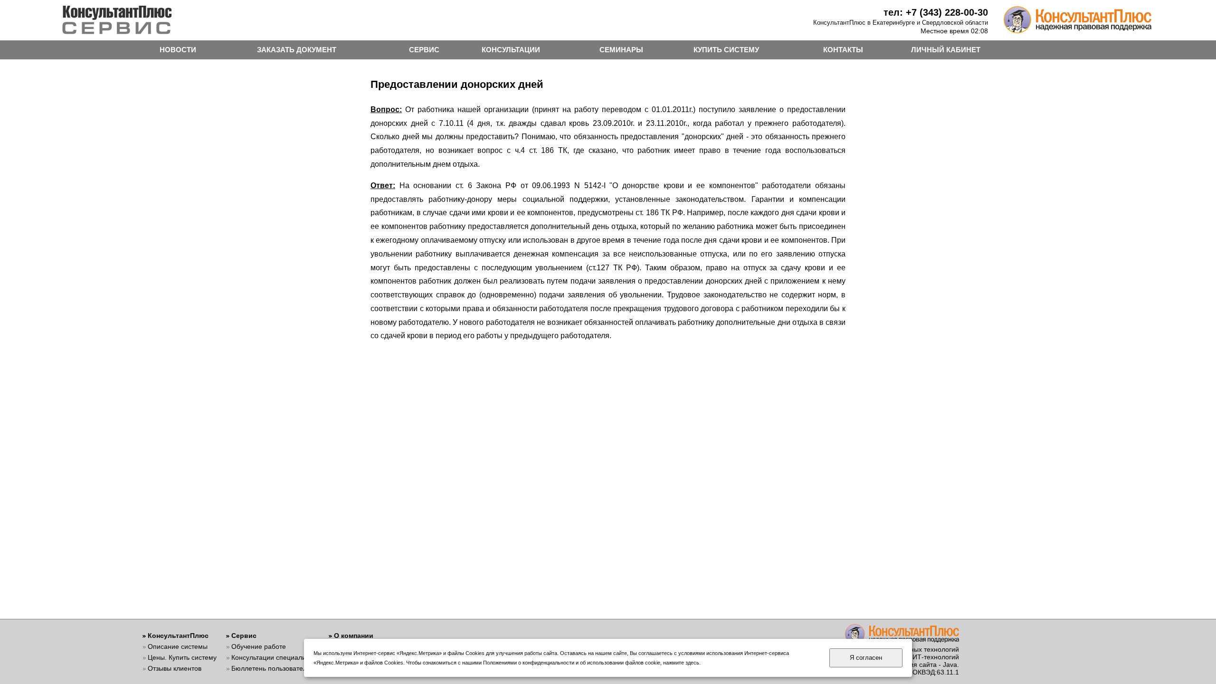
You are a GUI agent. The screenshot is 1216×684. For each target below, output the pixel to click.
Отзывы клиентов (174, 668)
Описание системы (178, 646)
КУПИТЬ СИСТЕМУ (726, 50)
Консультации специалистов (275, 657)
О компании (353, 635)
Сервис (243, 635)
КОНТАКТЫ (843, 50)
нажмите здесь (681, 662)
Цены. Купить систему (182, 657)
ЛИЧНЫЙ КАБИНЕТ (945, 50)
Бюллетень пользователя (271, 668)
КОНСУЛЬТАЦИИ (511, 50)
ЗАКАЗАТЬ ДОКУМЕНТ (296, 50)
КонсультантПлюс (178, 635)
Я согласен (866, 657)
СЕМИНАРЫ (621, 50)
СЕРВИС (424, 50)
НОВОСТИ (178, 50)
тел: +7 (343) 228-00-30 (936, 12)
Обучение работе (258, 646)
